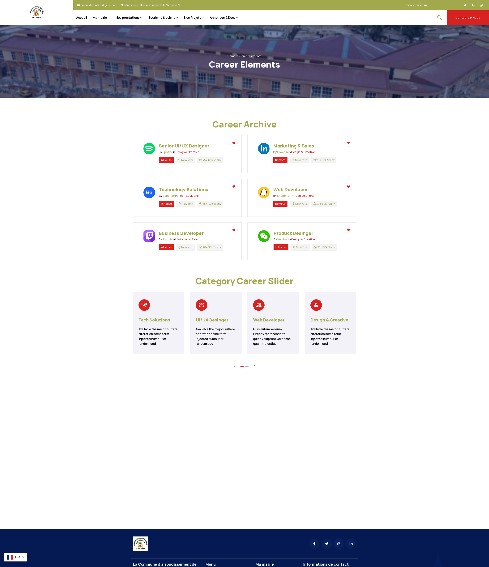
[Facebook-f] (314, 544)
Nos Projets (192, 17)
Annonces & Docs (223, 17)
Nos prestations (128, 17)
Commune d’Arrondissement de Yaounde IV (152, 5)
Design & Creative (187, 152)
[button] (242, 366)
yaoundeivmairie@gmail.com (99, 5)
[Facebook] (473, 5)
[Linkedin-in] (351, 544)
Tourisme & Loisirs (161, 17)
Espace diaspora (416, 5)
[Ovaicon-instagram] (481, 5)
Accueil (81, 17)
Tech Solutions (188, 196)
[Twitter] (465, 5)
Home (231, 56)
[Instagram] (339, 544)
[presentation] (234, 366)
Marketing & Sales (187, 239)
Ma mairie (100, 17)
